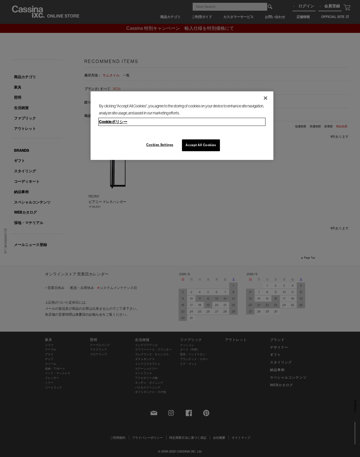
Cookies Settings (159, 145)
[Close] (265, 98)
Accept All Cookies (201, 145)
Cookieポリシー (113, 121)
